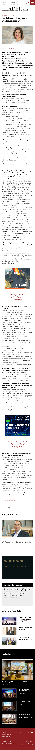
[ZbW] (17, 278)
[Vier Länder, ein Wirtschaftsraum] (17, 641)
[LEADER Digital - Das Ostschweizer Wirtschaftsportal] (15, 9)
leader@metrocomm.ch (9, 743)
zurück (10, 507)
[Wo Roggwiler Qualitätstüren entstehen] (17, 532)
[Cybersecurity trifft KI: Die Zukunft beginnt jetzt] (17, 621)
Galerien (7, 654)
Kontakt (30, 743)
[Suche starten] (27, 2)
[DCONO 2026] (17, 425)
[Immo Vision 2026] (17, 706)
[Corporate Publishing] (17, 594)
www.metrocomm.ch (8, 745)
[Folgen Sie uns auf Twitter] (20, 733)
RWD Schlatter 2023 (9, 501)
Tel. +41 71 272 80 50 (8, 741)
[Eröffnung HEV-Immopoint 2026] (17, 672)
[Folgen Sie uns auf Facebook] (24, 733)
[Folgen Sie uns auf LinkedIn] (28, 733)
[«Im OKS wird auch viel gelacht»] (17, 631)
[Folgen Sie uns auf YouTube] (32, 733)
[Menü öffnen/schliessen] (32, 2)
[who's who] (17, 567)
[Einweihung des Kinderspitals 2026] (17, 693)
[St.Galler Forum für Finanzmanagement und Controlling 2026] (17, 719)
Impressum (29, 741)
